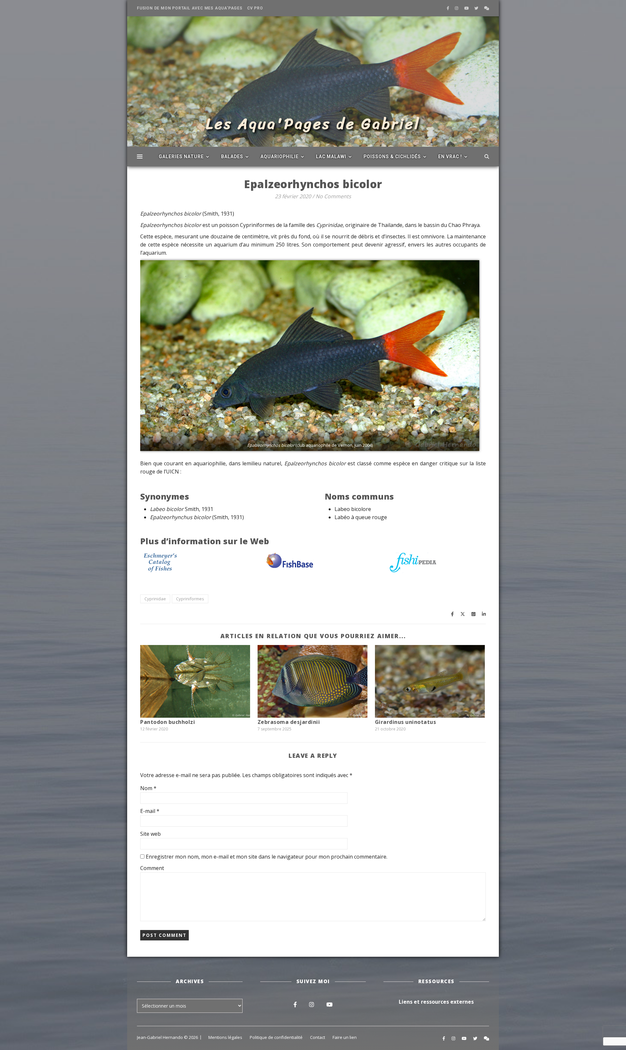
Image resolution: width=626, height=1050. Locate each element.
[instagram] (457, 8)
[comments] (486, 8)
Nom (148, 788)
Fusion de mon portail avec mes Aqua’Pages (190, 8)
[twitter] (476, 8)
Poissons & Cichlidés (392, 156)
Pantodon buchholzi (167, 722)
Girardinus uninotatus (405, 722)
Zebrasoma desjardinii (289, 722)
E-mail (149, 811)
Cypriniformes (190, 599)
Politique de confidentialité (276, 1037)
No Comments (333, 196)
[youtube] (467, 8)
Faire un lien (345, 1037)
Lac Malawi (331, 156)
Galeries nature (181, 156)
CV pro (255, 8)
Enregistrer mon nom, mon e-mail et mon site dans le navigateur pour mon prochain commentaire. (266, 856)
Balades (232, 156)
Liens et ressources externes (436, 1001)
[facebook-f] (448, 8)
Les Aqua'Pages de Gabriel (313, 124)
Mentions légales (225, 1037)
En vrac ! (450, 156)
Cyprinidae (155, 599)
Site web (150, 833)
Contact (317, 1037)
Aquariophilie (280, 156)
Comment (152, 868)
